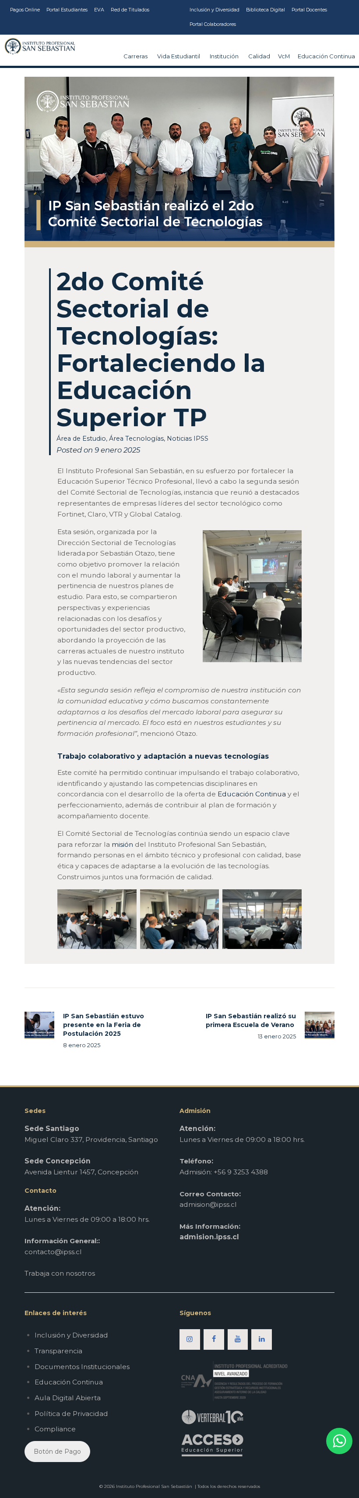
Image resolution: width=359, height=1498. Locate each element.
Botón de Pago (57, 1451)
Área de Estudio (81, 438)
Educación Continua (252, 794)
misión (122, 844)
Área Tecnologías (136, 438)
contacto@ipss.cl (53, 1252)
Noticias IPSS (187, 438)
